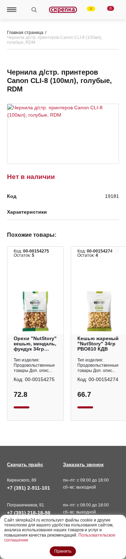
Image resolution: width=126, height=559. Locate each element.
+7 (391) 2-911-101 (28, 488)
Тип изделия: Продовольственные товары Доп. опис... (34, 365)
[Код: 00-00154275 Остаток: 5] (35, 311)
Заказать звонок (83, 464)
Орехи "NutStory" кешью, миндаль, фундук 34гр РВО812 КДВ (35, 344)
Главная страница (25, 32)
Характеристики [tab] (27, 212)
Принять (62, 551)
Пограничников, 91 (25, 505)
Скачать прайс (25, 464)
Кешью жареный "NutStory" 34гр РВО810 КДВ (98, 344)
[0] (86, 9)
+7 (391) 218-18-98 (28, 513)
